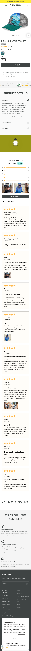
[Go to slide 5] (16, 35)
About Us (19, 593)
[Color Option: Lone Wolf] (2, 53)
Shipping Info (5, 598)
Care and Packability (7, 616)
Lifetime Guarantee (7, 604)
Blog (18, 604)
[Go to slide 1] (13, 35)
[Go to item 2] (19, 188)
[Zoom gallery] (28, 35)
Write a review (15, 196)
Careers (19, 607)
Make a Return (6, 601)
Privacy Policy (21, 634)
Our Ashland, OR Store (22, 600)
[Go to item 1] (7, 188)
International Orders (7, 610)
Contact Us (5, 595)
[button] (15, 65)
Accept (15, 638)
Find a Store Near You (23, 596)
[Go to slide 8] (18, 35)
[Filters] (3, 201)
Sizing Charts (5, 613)
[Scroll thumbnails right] (27, 188)
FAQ (3, 607)
